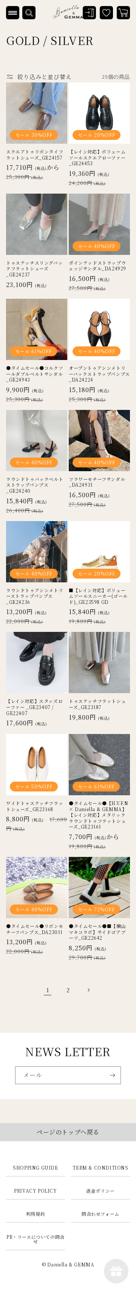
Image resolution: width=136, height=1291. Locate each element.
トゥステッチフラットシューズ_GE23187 (97, 704)
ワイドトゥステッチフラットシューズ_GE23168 (34, 806)
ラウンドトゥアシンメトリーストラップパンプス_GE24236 (34, 596)
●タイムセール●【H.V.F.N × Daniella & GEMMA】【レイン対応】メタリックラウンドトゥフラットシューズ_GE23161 (98, 815)
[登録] (112, 1075)
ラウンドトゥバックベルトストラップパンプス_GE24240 (34, 485)
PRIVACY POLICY (35, 1190)
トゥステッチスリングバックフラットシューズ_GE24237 (34, 269)
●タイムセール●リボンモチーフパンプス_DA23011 (34, 929)
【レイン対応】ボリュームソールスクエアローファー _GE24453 (97, 157)
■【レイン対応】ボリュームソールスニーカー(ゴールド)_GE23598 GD (98, 596)
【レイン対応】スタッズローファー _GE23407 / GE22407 (34, 707)
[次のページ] (88, 990)
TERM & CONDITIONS (100, 1167)
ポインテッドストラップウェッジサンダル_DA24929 (97, 266)
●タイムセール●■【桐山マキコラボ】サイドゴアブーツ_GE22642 (97, 932)
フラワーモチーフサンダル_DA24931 (97, 482)
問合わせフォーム (100, 1213)
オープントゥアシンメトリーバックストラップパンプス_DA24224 (99, 374)
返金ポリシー (100, 1190)
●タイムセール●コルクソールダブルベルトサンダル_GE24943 (34, 374)
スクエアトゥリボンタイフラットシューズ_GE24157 (34, 154)
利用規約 (35, 1213)
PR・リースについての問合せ (35, 1239)
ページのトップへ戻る (68, 1132)
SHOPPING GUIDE (35, 1167)
